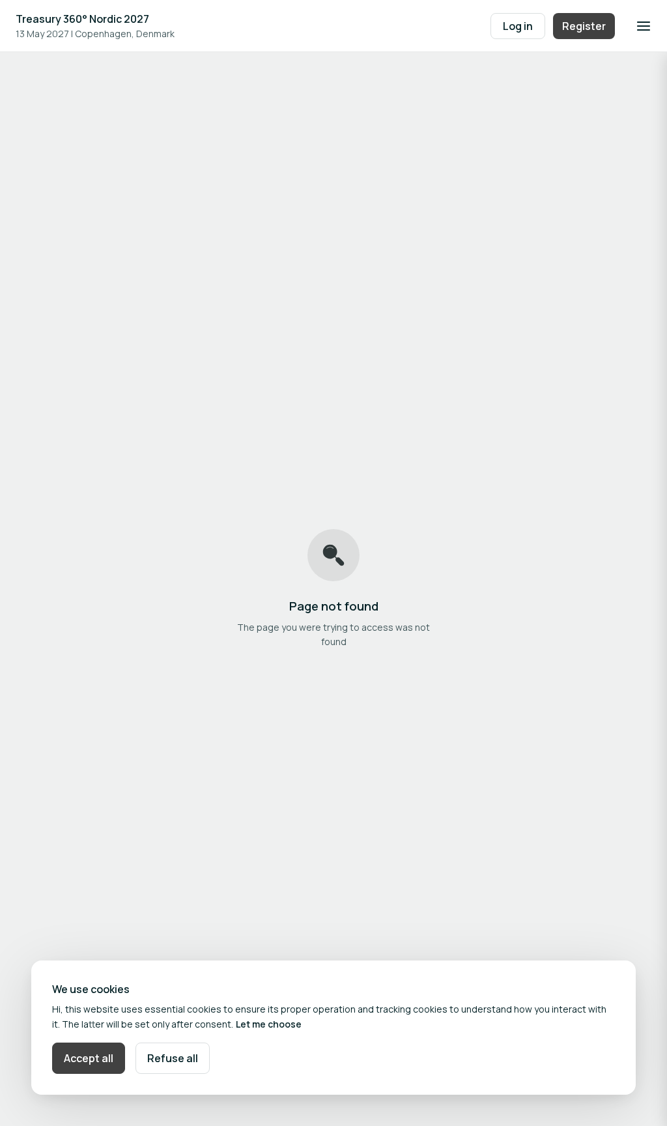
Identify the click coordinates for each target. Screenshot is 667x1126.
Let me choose (269, 1024)
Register (584, 26)
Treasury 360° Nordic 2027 (82, 19)
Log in (518, 26)
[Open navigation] (644, 26)
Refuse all (172, 1058)
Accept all (88, 1058)
